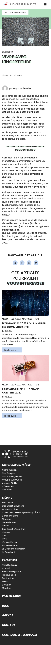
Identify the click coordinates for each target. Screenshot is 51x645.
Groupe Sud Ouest (12, 479)
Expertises (9, 560)
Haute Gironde (10, 545)
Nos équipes (8, 473)
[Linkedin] (36, 262)
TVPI (4, 538)
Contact (8, 625)
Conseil (6, 568)
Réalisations (11, 596)
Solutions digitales (11, 571)
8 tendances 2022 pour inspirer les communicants (24, 325)
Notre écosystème (12, 476)
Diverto (6, 532)
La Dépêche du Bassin (13, 548)
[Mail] (15, 262)
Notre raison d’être (16, 465)
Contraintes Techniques (19, 634)
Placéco (6, 519)
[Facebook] (22, 262)
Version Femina (10, 542)
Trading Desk (9, 574)
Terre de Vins (9, 522)
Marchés (6, 588)
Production (8, 578)
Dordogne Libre (10, 515)
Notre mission (9, 469)
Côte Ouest (8, 486)
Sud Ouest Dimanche (13, 505)
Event (5, 581)
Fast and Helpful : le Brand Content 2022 (21, 390)
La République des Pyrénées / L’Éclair (21, 512)
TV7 (4, 535)
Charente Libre (10, 509)
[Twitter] (29, 262)
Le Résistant (8, 552)
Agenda (7, 615)
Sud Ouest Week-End (13, 528)
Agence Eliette (10, 483)
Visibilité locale (10, 564)
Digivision (7, 489)
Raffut (5, 525)
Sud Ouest (7, 502)
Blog (5, 605)
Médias (7, 497)
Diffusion (6, 584)
